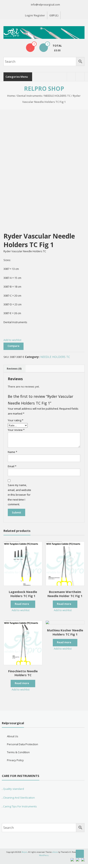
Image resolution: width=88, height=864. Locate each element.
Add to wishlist (12, 340)
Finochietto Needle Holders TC (23, 673)
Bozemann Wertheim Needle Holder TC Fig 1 (64, 594)
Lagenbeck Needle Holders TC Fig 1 (23, 594)
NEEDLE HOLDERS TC (57, 95)
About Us (12, 736)
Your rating (15, 420)
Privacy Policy (15, 760)
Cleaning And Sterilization (18, 797)
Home (11, 95)
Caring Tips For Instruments (20, 806)
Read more (22, 604)
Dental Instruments (29, 95)
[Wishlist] (30, 47)
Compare (13, 346)
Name (12, 452)
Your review (16, 430)
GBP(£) (53, 15)
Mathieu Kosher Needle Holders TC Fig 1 (65, 632)
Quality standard (13, 789)
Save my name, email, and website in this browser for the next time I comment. (19, 494)
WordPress (44, 855)
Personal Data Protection (22, 744)
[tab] (14, 368)
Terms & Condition (18, 752)
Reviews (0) (14, 368)
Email (12, 466)
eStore (55, 852)
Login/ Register (35, 15)
